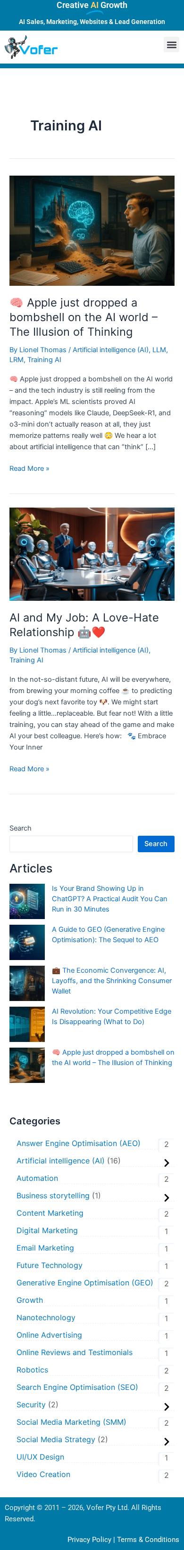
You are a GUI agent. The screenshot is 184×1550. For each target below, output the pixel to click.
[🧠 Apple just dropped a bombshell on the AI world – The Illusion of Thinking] (27, 1065)
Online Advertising (49, 1335)
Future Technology (50, 1265)
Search (20, 828)
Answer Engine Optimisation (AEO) (79, 1143)
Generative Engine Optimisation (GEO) (85, 1282)
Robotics (32, 1369)
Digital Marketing (47, 1230)
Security (31, 1404)
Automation (37, 1178)
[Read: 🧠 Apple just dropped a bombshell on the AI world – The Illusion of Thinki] (92, 230)
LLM (159, 350)
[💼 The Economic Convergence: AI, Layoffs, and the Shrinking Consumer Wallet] (27, 983)
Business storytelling (53, 1195)
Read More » (29, 468)
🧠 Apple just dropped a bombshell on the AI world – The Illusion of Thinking (83, 317)
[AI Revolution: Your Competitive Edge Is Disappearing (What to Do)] (27, 1024)
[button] (171, 44)
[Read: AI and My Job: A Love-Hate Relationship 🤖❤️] (92, 553)
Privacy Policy (89, 1539)
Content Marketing (50, 1213)
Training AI (44, 359)
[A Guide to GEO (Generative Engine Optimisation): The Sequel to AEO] (27, 942)
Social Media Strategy (56, 1439)
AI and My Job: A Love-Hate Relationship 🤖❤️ (84, 625)
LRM (16, 359)
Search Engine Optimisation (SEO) (77, 1387)
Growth (30, 1300)
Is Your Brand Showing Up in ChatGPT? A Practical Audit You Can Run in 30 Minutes (109, 898)
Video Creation (43, 1474)
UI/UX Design (40, 1456)
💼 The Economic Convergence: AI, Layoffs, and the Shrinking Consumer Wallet (112, 980)
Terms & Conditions (148, 1539)
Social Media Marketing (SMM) (71, 1422)
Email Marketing (45, 1247)
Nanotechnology (47, 1317)
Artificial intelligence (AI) (111, 350)
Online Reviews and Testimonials (75, 1352)
